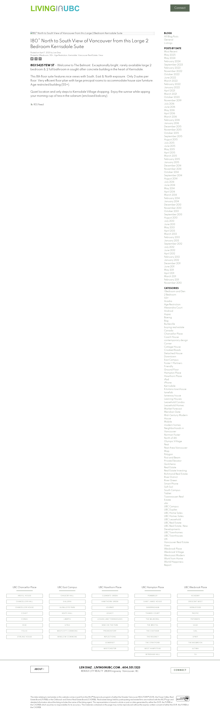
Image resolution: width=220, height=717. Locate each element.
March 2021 (170, 94)
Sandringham (152, 607)
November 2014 (172, 169)
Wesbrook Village (174, 552)
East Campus (171, 360)
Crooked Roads (172, 350)
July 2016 (169, 104)
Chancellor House (24, 607)
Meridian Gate (172, 412)
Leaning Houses (173, 399)
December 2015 (172, 127)
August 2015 (171, 139)
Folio (24, 631)
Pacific (195, 613)
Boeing (168, 317)
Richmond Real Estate (176, 474)
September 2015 (173, 136)
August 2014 (170, 179)
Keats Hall (67, 613)
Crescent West (195, 601)
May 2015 (169, 149)
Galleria (67, 601)
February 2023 (172, 68)
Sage (195, 625)
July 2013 (169, 221)
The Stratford (153, 643)
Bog (166, 321)
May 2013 (169, 227)
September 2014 (173, 175)
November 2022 (173, 71)
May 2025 (170, 55)
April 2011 (169, 273)
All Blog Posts (171, 37)
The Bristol (152, 625)
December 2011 (172, 263)
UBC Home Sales (173, 513)
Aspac (167, 314)
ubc (166, 503)
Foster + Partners (173, 363)
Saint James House (152, 601)
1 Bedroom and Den (174, 291)
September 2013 (173, 214)
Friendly (168, 366)
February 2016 (172, 120)
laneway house (172, 396)
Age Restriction (60, 55)
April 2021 (169, 91)
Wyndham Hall (153, 654)
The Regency (153, 637)
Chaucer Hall (67, 596)
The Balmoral (152, 619)
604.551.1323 (131, 667)
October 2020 (172, 97)
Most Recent (170, 52)
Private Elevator (173, 461)
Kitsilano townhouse (175, 389)
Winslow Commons (67, 637)
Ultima (195, 648)
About (39, 669)
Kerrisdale (72, 55)
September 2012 (173, 244)
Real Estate (170, 467)
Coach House (171, 337)
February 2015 (172, 159)
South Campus (172, 490)
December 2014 (172, 166)
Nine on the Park (110, 625)
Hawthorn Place (173, 376)
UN (165, 539)
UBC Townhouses (173, 536)
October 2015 (171, 133)
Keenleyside (195, 607)
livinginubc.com (107, 667)
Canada (168, 331)
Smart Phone (171, 484)
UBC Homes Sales (174, 516)
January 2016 (171, 123)
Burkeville (169, 324)
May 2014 (169, 188)
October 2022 (172, 74)
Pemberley (152, 596)
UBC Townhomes (173, 532)
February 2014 (172, 198)
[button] (24, 596)
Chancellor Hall (24, 601)
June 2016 (169, 107)
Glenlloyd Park (67, 607)
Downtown (170, 357)
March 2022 (171, 81)
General (168, 40)
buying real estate (174, 327)
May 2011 (169, 270)
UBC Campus (171, 506)
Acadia (168, 301)
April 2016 (169, 113)
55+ (51, 55)
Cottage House (172, 347)
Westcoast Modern (174, 555)
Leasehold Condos (174, 402)
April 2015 (169, 153)
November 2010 (173, 283)
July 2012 (169, 247)
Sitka (67, 625)
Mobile (168, 422)
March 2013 (170, 234)
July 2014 (169, 182)
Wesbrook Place (173, 549)
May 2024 (169, 58)
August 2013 (170, 218)
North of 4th (170, 438)
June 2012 (169, 250)
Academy (195, 596)
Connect (179, 8)
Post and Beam (172, 458)
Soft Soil (168, 487)
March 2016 (170, 117)
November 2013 (172, 208)
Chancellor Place (173, 334)
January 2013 (171, 241)
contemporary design (176, 340)
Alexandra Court (173, 308)
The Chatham (152, 631)
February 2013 (172, 237)
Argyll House (24, 596)
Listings (168, 43)
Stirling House (24, 637)
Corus (24, 619)
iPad (166, 379)
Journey (110, 607)
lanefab (168, 392)
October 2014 (171, 172)
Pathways (195, 619)
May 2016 (169, 110)
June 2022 (170, 78)
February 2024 (172, 61)
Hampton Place (172, 373)
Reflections (110, 637)
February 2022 (172, 84)
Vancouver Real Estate (88, 55)
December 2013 (172, 205)
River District (171, 477)
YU (195, 654)
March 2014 (170, 195)
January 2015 (171, 162)
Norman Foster (172, 435)
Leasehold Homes (174, 405)
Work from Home (173, 559)
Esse (25, 625)
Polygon (168, 454)
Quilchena (170, 464)
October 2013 (171, 211)
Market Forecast (173, 409)
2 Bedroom (44, 55)
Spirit (195, 637)
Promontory (110, 631)
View (100, 55)
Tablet (167, 493)
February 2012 (172, 257)
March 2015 (170, 156)
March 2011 (170, 276)
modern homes (172, 425)
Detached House (173, 353)
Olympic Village (173, 441)
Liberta (67, 619)
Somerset (110, 643)
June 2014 (169, 185)
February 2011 (171, 280)
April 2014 (169, 192)
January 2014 (171, 201)
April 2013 (169, 231)
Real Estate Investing (175, 471)
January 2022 (172, 87)
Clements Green (110, 596)
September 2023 (173, 65)
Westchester (110, 648)
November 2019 (172, 100)
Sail (195, 631)
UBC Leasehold (172, 519)
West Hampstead (153, 648)
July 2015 (169, 143)
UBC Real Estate (172, 523)
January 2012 (171, 260)
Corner (168, 344)
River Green (170, 480)
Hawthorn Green (110, 601)
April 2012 (169, 254)
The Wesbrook (195, 643)
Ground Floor (171, 370)
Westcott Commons (67, 631)
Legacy (110, 613)
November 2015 (173, 130)
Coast (24, 613)
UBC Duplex (170, 510)
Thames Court (153, 613)
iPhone (168, 383)
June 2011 (169, 267)
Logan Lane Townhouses (110, 619)
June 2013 (169, 224)
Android (168, 311)
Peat (166, 444)
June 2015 (169, 146)
